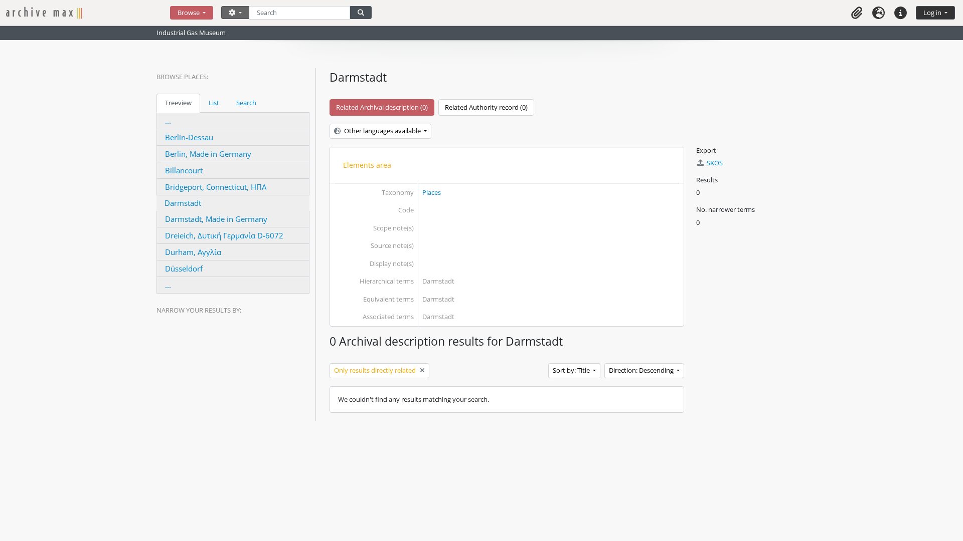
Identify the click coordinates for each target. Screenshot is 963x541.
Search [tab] (246, 102)
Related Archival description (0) (382, 107)
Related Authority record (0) (486, 107)
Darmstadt (183, 203)
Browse (189, 12)
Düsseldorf (184, 268)
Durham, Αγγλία (193, 252)
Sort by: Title (572, 370)
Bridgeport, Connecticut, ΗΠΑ (215, 187)
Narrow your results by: (198, 310)
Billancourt (184, 170)
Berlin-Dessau (189, 137)
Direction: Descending (642, 370)
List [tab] (214, 102)
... (168, 121)
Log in (933, 12)
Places (431, 192)
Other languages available (382, 130)
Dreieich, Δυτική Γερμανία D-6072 (224, 235)
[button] (857, 13)
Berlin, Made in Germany (208, 154)
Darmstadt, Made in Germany (216, 219)
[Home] (88, 13)
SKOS (714, 162)
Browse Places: (182, 76)
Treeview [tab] (178, 102)
